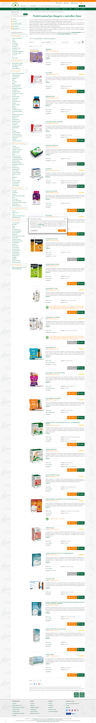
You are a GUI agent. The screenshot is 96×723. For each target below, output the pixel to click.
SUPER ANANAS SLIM (51, 347)
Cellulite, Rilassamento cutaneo (18, 236)
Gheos (50, 158)
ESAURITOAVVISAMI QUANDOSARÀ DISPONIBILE (73, 164)
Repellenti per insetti (16, 174)
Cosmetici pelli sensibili (16, 157)
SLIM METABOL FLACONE (52, 288)
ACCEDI (67, 3)
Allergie (13, 83)
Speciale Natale (15, 204)
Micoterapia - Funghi (16, 48)
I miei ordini (50, 707)
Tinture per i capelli (16, 182)
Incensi (13, 197)
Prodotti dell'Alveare (16, 68)
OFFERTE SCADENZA (17, 23)
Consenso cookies (16, 711)
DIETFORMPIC (49, 73)
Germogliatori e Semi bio (17, 65)
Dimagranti (14, 108)
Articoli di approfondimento (64, 34)
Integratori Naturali (46, 11)
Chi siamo (14, 703)
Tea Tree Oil (14, 54)
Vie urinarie (14, 139)
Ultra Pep (49, 205)
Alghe (13, 80)
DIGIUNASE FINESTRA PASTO (52, 264)
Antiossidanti (14, 90)
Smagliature (14, 177)
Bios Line (50, 203)
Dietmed (50, 86)
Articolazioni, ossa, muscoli (17, 93)
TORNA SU (82, 695)
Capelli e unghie (15, 98)
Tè (12, 56)
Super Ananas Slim (51, 362)
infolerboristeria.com (51, 718)
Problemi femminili (16, 250)
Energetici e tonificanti (16, 109)
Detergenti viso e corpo (16, 162)
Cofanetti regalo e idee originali (18, 195)
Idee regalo (14, 190)
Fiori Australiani (15, 44)
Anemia (13, 227)
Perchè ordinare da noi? (17, 705)
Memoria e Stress (15, 116)
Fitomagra (50, 439)
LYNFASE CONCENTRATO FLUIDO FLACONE (56, 629)
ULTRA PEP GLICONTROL (51, 191)
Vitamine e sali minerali (16, 140)
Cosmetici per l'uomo (16, 156)
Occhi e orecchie (15, 122)
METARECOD (49, 169)
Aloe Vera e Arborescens (17, 38)
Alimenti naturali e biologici (17, 63)
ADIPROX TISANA (50, 527)
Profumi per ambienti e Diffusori (18, 215)
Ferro (13, 113)
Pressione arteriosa (16, 126)
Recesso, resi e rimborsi (35, 713)
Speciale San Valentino (16, 205)
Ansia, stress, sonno (16, 86)
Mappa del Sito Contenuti (54, 721)
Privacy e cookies (15, 709)
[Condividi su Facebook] (34, 683)
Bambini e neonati (15, 96)
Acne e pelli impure (16, 76)
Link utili (14, 715)
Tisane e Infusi (15, 58)
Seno (13, 129)
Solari (13, 179)
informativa (24, 16)
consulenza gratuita (76, 32)
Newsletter (68, 707)
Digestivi (13, 106)
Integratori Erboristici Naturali (18, 73)
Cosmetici (14, 146)
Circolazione (14, 99)
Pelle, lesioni (14, 124)
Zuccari (50, 62)
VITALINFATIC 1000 (50, 578)
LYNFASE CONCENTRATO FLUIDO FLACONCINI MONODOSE (59, 553)
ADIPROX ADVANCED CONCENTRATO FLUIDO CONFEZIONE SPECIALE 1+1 (63, 499)
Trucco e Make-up (15, 185)
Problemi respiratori (16, 254)
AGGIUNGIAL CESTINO (73, 68)
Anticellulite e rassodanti (17, 88)
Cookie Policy (41, 224)
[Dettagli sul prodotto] (36, 62)
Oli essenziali (14, 49)
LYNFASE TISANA (50, 654)
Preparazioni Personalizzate (17, 51)
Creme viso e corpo (16, 160)
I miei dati (50, 703)
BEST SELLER (16, 26)
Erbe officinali (15, 43)
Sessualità (14, 131)
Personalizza (34, 230)
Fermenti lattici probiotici (17, 111)
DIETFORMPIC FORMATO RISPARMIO (54, 122)
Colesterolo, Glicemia (16, 101)
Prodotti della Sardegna (17, 53)
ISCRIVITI (25, 14)
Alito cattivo (14, 81)
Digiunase (50, 254)
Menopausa (14, 117)
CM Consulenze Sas (35, 718)
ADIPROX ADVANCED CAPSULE (53, 475)
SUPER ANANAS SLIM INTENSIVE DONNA (55, 373)
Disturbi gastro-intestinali (17, 240)
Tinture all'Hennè (15, 183)
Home (31, 11)
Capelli (13, 154)
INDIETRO (76, 695)
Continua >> (48, 58)
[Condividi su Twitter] (36, 683)
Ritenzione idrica (15, 127)
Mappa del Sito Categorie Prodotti (43, 721)
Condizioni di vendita (34, 707)
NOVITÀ (14, 18)
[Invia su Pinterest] (39, 683)
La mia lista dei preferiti (52, 711)
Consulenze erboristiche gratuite (72, 703)
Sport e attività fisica (16, 132)
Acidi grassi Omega (16, 75)
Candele (13, 194)
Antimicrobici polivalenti (17, 231)
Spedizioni (32, 703)
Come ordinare (33, 709)
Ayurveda (14, 41)
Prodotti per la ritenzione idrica (49, 38)
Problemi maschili (15, 252)
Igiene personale (15, 167)
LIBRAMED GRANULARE (51, 449)
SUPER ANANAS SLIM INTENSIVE (53, 398)
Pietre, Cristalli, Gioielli (16, 200)
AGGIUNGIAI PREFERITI (82, 68)
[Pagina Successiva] (40, 46)
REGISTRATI (76, 3)
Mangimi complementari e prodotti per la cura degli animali (19, 268)
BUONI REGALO (16, 28)
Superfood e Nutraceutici (17, 135)
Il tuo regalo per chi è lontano (18, 713)
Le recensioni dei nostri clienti (18, 707)
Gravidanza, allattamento (17, 114)
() (83, 3)
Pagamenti (32, 705)
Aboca (50, 180)
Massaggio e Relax (16, 169)
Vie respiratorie (15, 137)
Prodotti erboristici (37, 11)
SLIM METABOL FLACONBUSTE (53, 317)
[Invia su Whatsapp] (41, 683)
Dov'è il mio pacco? (34, 711)
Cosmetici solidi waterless (17, 159)
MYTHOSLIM (49, 215)
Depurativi (14, 103)
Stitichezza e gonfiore (16, 134)
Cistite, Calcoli (15, 237)
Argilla (13, 40)
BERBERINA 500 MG (50, 96)
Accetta (61, 230)
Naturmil (49, 111)
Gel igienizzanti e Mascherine (18, 164)
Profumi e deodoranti (16, 172)
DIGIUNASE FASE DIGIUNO (52, 238)
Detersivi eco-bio (15, 212)
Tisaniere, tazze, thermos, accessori (19, 202)
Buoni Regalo (14, 192)
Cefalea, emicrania (16, 232)
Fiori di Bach (14, 46)
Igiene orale (14, 165)
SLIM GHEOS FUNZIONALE (52, 145)
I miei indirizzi (50, 705)
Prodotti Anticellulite (38, 38)
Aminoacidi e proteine (16, 85)
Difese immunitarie (16, 104)
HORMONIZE (48, 49)
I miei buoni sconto (52, 709)
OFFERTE (15, 21)
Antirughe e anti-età (16, 91)
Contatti (67, 705)
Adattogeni (14, 78)
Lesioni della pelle (15, 242)
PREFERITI (60, 3)
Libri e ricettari (15, 66)
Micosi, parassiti (15, 119)
